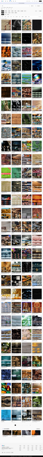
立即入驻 (28, 450)
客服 (41, 449)
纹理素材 (7, 7)
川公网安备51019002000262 (25, 456)
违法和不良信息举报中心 (30, 456)
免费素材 (20, 450)
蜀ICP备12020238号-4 (20, 456)
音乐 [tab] (6, 8)
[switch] (32, 5)
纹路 (12, 7)
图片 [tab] (4, 8)
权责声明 (40, 450)
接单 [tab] (8, 8)
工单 (41, 451)
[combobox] (29, 1)
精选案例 (32, 450)
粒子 (5, 7)
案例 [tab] (11, 8)
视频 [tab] (1, 8)
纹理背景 (4, 7)
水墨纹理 (9, 7)
